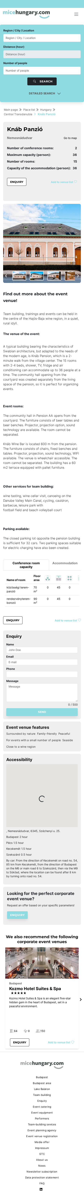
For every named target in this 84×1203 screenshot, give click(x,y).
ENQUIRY (17, 915)
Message (12, 681)
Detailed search (42, 93)
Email (10, 656)
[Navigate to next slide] (78, 276)
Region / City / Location (18, 30)
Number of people (15, 63)
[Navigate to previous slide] (6, 276)
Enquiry (16, 182)
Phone (10, 668)
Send (42, 712)
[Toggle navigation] (76, 14)
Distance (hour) (13, 46)
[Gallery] (42, 243)
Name (10, 644)
